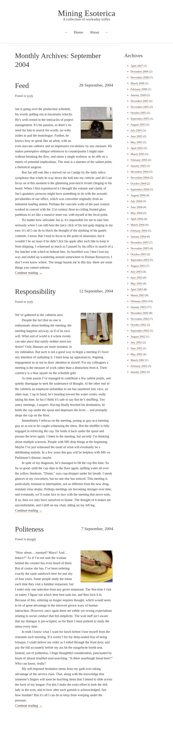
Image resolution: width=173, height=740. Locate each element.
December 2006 (140, 71)
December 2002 (140, 313)
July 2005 (136, 130)
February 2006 (139, 89)
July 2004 (136, 201)
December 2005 (140, 101)
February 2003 (139, 301)
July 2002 (136, 342)
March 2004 (138, 224)
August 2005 (138, 124)
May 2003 (136, 283)
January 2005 (138, 165)
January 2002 (138, 371)
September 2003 (140, 259)
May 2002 (136, 354)
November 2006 (140, 77)
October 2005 (138, 112)
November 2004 (140, 177)
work (30, 95)
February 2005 (139, 159)
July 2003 (136, 271)
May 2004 (136, 213)
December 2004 (140, 171)
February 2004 (139, 230)
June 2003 (136, 277)
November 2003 (140, 248)
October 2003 (138, 254)
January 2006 (138, 95)
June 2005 (136, 136)
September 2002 (140, 330)
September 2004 (140, 189)
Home (78, 32)
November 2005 (140, 106)
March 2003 (138, 295)
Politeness (29, 529)
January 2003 (138, 307)
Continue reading (28, 273)
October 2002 (138, 324)
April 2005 (137, 148)
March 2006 (138, 83)
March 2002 (138, 360)
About (94, 32)
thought (31, 539)
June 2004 (136, 207)
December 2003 (140, 242)
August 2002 (138, 336)
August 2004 (138, 195)
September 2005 (140, 118)
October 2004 (138, 183)
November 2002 (140, 318)
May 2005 (136, 142)
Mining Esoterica (86, 13)
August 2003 (138, 265)
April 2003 (137, 289)
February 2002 (139, 366)
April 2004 (137, 218)
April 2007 (137, 65)
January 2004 (138, 236)
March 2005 (138, 154)
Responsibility (35, 291)
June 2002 (136, 348)
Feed (22, 85)
